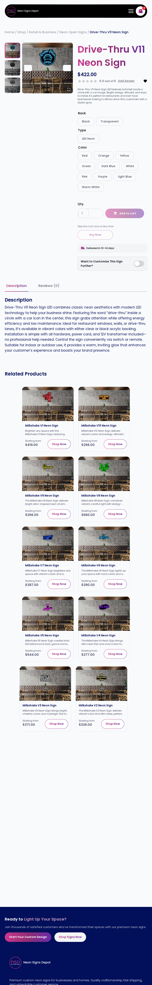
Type (82, 130)
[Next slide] (67, 68)
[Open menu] (130, 11)
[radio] (86, 121)
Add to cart (127, 213)
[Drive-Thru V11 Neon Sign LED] (47, 68)
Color (82, 147)
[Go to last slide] (28, 68)
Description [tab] (16, 285)
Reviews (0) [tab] (48, 285)
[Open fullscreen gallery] (68, 89)
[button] (12, 50)
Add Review (126, 81)
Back (82, 113)
